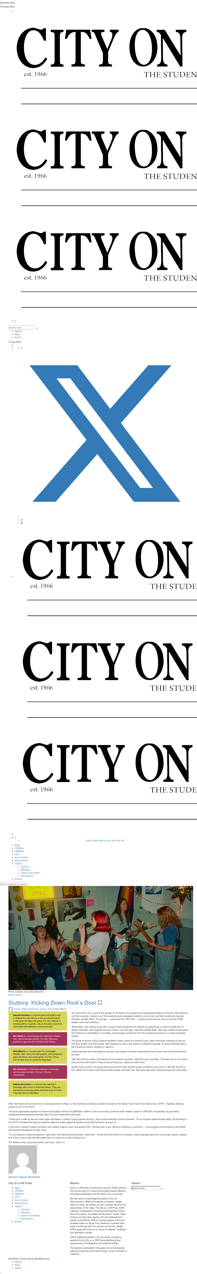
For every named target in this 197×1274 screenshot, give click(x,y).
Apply (17, 334)
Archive (18, 878)
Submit (18, 337)
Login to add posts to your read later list (104, 840)
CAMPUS (19, 851)
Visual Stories (21, 860)
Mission (18, 331)
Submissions (27, 875)
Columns (25, 866)
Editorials (25, 869)
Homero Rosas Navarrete (25, 1008)
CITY (17, 854)
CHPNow (19, 848)
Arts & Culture (21, 857)
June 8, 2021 (46, 1008)
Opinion (18, 863)
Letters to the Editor (30, 872)
